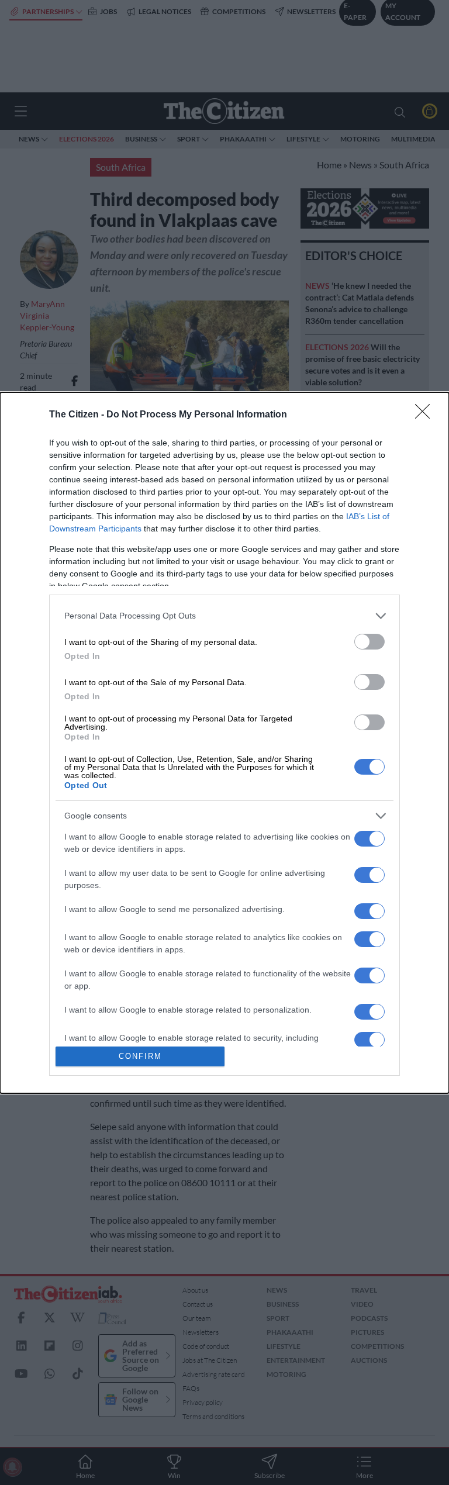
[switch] (369, 642)
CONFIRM (140, 1056)
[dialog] (224, 742)
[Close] (426, 415)
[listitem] (224, 616)
